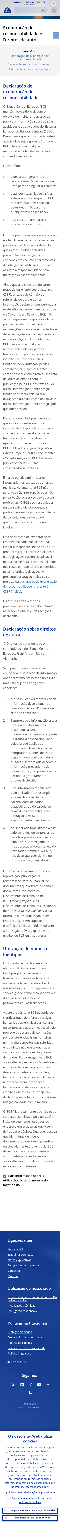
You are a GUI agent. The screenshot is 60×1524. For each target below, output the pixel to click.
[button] (53, 3)
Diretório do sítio (18, 1362)
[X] (13, 1384)
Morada (13, 1276)
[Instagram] (30, 1384)
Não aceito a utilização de (32, 1518)
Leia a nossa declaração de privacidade (32, 1492)
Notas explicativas (19, 1260)
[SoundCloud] (47, 1384)
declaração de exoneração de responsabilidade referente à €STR (30, 586)
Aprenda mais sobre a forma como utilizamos (32, 1500)
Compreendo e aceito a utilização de (32, 1511)
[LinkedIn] (22, 1384)
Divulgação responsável (23, 1311)
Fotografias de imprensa (23, 1265)
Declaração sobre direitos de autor (30, 64)
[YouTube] (39, 1384)
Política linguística (19, 1353)
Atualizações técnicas (21, 1305)
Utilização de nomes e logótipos (30, 69)
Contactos (14, 1271)
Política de (20, 1343)
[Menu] (54, 10)
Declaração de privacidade (25, 1337)
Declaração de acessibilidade (26, 1348)
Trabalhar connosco (21, 1254)
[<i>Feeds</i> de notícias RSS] (30, 1392)
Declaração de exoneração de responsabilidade (30, 58)
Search (43, 10)
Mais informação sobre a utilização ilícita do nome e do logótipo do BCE (25, 1181)
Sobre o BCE (16, 1249)
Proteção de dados (20, 1332)
